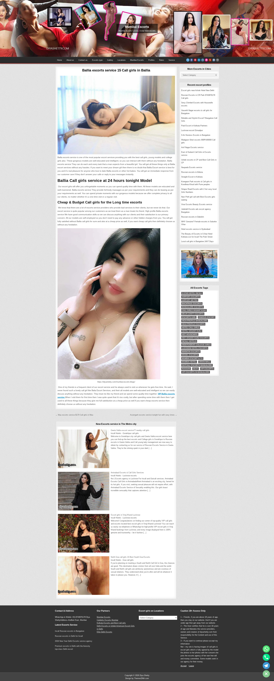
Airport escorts (191, 297)
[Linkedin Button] (199, 60)
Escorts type (97, 60)
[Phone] (266, 657)
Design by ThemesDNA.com (137, 678)
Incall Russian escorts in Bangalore (69, 631)
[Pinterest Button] (195, 60)
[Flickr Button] (206, 60)
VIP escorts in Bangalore (195, 372)
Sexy (195, 369)
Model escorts (190, 355)
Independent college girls (196, 345)
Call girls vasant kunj (194, 310)
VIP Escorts (207, 369)
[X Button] (187, 60)
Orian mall (204, 362)
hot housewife (190, 334)
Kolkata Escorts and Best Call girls (111, 623)
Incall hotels (189, 341)
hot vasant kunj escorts (195, 338)
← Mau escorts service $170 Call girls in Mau (74, 415)
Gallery (110, 60)
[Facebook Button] (191, 60)
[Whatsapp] (266, 649)
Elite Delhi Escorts (104, 632)
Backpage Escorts (192, 303)
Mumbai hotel (189, 362)
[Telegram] (266, 665)
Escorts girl (189, 317)
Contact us (82, 60)
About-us (70, 60)
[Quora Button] (210, 60)
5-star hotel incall (192, 293)
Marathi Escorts (191, 352)
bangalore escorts (192, 307)
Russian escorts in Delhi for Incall (69, 636)
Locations (122, 60)
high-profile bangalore (194, 321)
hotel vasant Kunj (192, 331)
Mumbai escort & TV (192, 358)
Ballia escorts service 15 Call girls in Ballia (116, 70)
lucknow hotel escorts (194, 348)
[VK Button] (213, 60)
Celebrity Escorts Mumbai (107, 620)
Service (172, 60)
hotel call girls (190, 327)
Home (59, 60)
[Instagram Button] (202, 60)
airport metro (190, 300)
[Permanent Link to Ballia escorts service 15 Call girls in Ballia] (116, 115)
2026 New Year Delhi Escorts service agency (73, 641)
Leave (191, 666)
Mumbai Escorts (137, 60)
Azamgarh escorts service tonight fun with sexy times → (153, 415)
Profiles (151, 60)
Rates (161, 60)
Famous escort (207, 317)
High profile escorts (193, 324)
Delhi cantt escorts (193, 314)
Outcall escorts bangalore (197, 365)
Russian (186, 369)
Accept (184, 666)
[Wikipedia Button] (217, 60)
